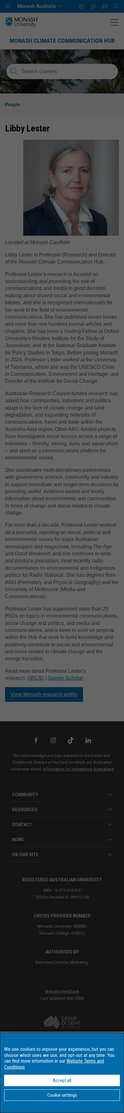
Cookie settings (62, 1095)
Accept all (62, 1080)
